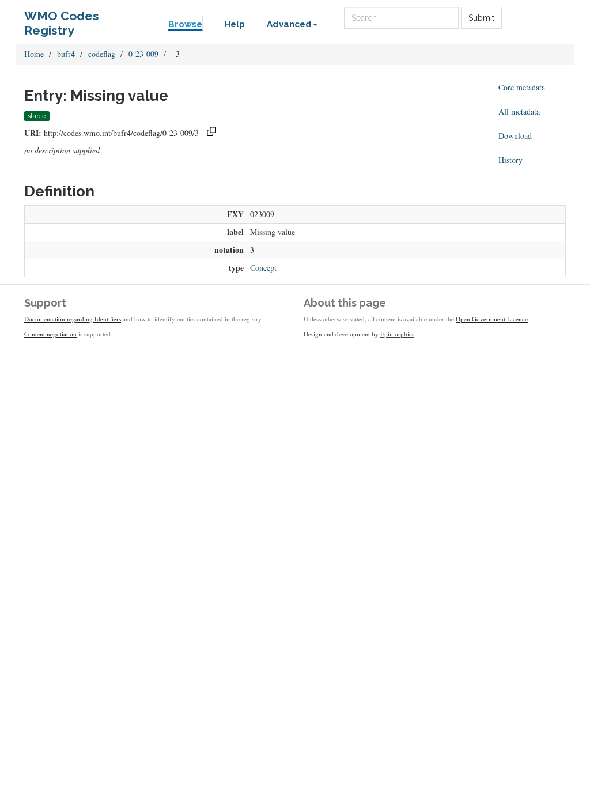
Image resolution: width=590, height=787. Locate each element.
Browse (185, 24)
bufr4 (66, 53)
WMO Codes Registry (61, 19)
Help (234, 24)
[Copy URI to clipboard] (211, 132)
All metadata (519, 111)
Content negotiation (50, 334)
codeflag (101, 53)
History (510, 159)
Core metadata (521, 87)
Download (515, 135)
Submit (481, 17)
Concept (263, 267)
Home (34, 53)
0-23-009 (143, 53)
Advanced (289, 24)
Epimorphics (397, 334)
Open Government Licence (492, 319)
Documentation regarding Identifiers (72, 319)
